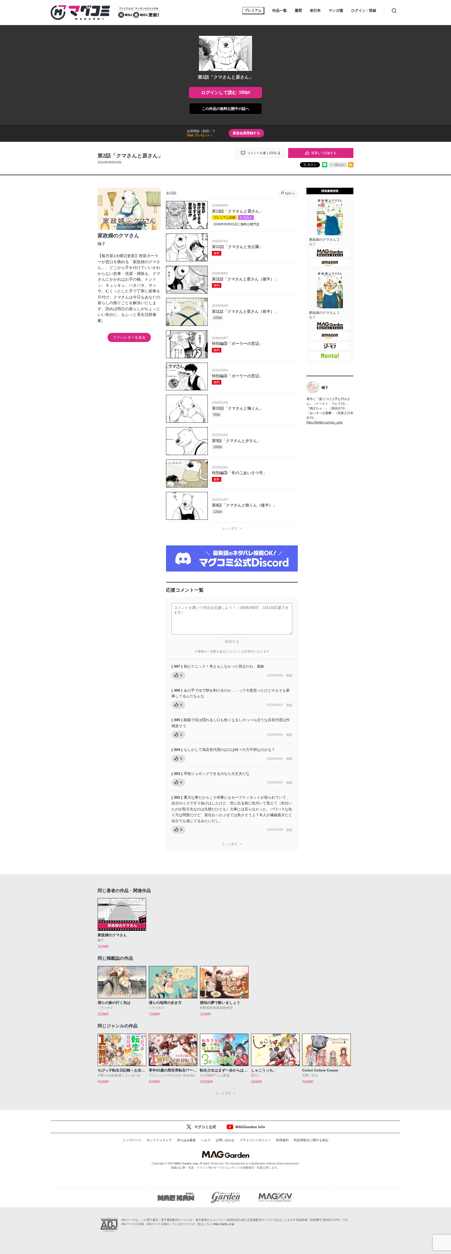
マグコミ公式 (205, 1127)
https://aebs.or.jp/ (224, 1224)
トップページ (132, 1140)
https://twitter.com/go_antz (324, 422)
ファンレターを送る (129, 337)
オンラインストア (159, 1140)
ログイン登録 (363, 10)
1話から (290, 193)
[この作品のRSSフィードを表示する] (350, 164)
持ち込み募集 (186, 1140)
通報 (289, 675)
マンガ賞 (336, 10)
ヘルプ (205, 1140)
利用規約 (282, 1140)
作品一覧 (279, 10)
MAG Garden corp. (187, 1163)
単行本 (315, 10)
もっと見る (230, 528)
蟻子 (101, 244)
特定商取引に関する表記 (311, 1140)
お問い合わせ (225, 1140)
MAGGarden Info (250, 1127)
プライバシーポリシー (255, 1140)
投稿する (232, 641)
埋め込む (340, 164)
